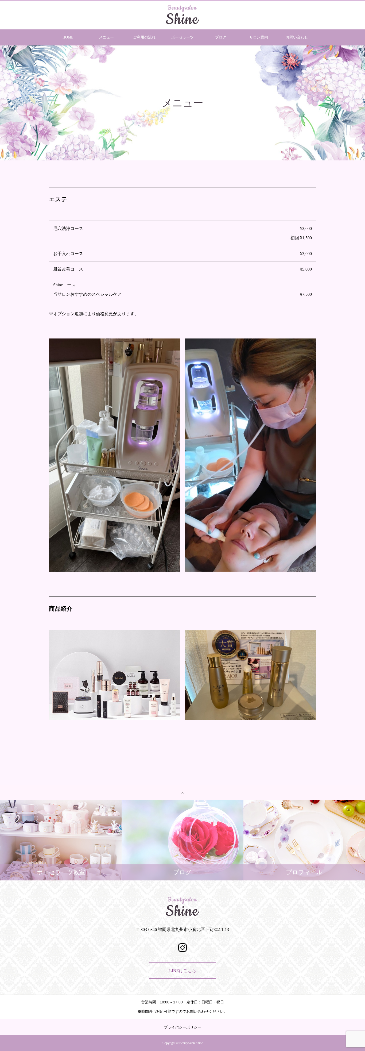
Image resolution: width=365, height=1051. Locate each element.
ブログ (220, 37)
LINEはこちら (182, 970)
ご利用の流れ (144, 37)
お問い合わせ (297, 37)
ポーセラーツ (182, 37)
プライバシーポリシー (182, 1027)
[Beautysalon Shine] (182, 14)
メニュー (106, 37)
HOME (68, 37)
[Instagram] (182, 947)
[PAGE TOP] (182, 792)
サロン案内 (258, 37)
